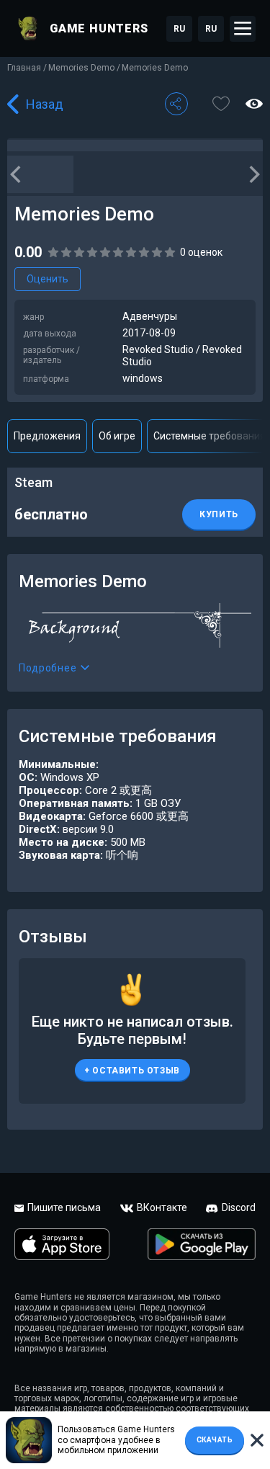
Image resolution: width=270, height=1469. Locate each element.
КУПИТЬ (218, 514)
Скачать (215, 1440)
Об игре (117, 436)
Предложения (47, 436)
